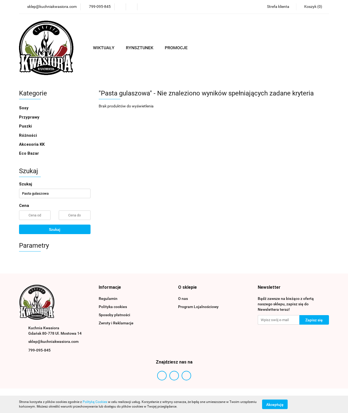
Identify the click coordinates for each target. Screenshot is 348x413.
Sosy (24, 107)
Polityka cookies (113, 307)
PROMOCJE (176, 47)
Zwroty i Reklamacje (116, 323)
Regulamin (108, 298)
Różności (28, 135)
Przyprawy (29, 117)
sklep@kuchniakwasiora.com (53, 341)
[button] (312, 7)
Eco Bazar (29, 153)
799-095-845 (39, 350)
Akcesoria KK (32, 144)
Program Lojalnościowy (198, 307)
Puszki (25, 126)
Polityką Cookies (95, 402)
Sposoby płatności (114, 315)
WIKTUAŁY (104, 47)
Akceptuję (275, 404)
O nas (183, 298)
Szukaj (54, 229)
